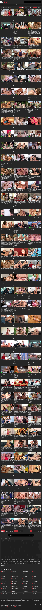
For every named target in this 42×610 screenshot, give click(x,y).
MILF (7, 557)
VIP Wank (35, 5)
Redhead (23, 559)
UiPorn (29, 36)
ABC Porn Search (15, 573)
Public (17, 559)
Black (17, 544)
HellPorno (2, 463)
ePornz (3, 578)
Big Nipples (7, 544)
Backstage (13, 542)
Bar (16, 542)
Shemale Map (35, 581)
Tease (5, 563)
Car (33, 544)
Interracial (12, 553)
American (16, 540)
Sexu (15, 414)
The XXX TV (4, 581)
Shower (14, 561)
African (8, 540)
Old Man (23, 557)
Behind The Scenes (34, 542)
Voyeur (28, 563)
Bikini (14, 544)
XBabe (29, 164)
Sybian (39, 561)
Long (39, 7)
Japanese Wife (34, 553)
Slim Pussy (14, 578)
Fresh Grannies (15, 588)
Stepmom (31, 561)
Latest (26, 7)
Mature (35, 555)
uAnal (29, 128)
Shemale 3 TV (25, 574)
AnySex (2, 390)
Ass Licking (34, 540)
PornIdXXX (29, 60)
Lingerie (21, 555)
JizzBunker (16, 218)
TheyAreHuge (16, 128)
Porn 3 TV (35, 578)
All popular (12, 5)
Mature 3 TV (35, 588)
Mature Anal (3, 557)
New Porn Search (26, 579)
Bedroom (28, 542)
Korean (2, 555)
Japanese (20, 553)
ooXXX (29, 112)
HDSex (29, 426)
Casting (37, 544)
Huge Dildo (7, 553)
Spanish (21, 561)
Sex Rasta (24, 588)
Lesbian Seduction (16, 555)
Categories (24, 5)
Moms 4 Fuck (14, 593)
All (16, 531)
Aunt (2, 542)
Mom (10, 557)
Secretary (28, 559)
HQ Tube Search (25, 591)
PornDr (29, 99)
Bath (19, 542)
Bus (31, 544)
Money (13, 557)
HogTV (29, 309)
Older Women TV (26, 583)
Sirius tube (35, 591)
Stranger (35, 561)
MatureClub (16, 377)
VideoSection (2, 140)
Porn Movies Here (15, 576)
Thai (7, 563)
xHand (15, 426)
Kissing (39, 553)
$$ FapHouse (30, 450)
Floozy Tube (14, 586)
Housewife (3, 553)
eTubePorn (25, 576)
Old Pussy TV (4, 571)
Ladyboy (6, 555)
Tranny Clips (4, 591)
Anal (20, 540)
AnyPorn (15, 179)
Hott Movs (35, 579)
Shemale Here (35, 574)
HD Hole (13, 574)
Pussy (20, 559)
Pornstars (30, 5)
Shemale (32, 559)
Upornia (15, 297)
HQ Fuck (4, 2)
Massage (25, 555)
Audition (38, 540)
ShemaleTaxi (30, 490)
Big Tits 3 (34, 573)
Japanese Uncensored (26, 553)
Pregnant (8, 559)
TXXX (29, 179)
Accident (4, 540)
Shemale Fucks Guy (4, 561)
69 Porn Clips (35, 586)
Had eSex (34, 593)
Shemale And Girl (38, 559)
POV (5, 559)
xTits (15, 207)
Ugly (18, 563)
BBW (25, 542)
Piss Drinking (35, 557)
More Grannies (25, 581)
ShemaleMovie (3, 20)
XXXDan (15, 152)
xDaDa (24, 578)
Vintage (24, 563)
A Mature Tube (4, 586)
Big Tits (11, 544)
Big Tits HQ (25, 573)
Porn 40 (3, 573)
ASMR (30, 540)
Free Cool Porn (14, 581)
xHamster (2, 32)
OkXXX (15, 112)
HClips (15, 284)
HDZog (29, 477)
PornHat (29, 48)
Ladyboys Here (25, 571)
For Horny (3, 583)
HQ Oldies (14, 583)
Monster (17, 557)
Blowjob (24, 544)
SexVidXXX (2, 298)
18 (1, 540)
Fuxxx (1, 490)
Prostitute (13, 559)
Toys (15, 563)
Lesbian (10, 555)
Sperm (25, 561)
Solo (17, 561)
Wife (39, 563)
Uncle (21, 563)
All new (7, 5)
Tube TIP (3, 579)
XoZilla (15, 192)
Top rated (18, 5)
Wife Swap (3, 565)
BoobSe (2, 231)
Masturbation (30, 555)
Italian (16, 553)
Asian (27, 540)
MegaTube (29, 231)
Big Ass (2, 544)
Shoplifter (10, 561)
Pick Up (30, 557)
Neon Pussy (4, 588)
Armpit (23, 540)
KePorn (29, 351)
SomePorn (29, 192)
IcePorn (29, 152)
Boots (28, 544)
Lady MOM (35, 576)
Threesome (11, 563)
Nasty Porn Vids (4, 593)
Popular (21, 7)
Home (2, 5)
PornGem (2, 166)
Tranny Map (25, 586)
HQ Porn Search (4, 574)
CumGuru (3, 576)
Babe (5, 542)
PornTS (24, 593)
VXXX (29, 86)
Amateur (12, 540)
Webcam (32, 563)
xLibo (34, 571)
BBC (22, 542)
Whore (36, 563)
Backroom (8, 542)
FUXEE (34, 583)
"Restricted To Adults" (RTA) (11, 606)
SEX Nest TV (14, 579)
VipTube (15, 450)
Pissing (2, 559)
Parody (27, 557)
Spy (27, 561)
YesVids (15, 232)
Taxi (1, 563)
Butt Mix (13, 591)
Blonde (21, 544)
